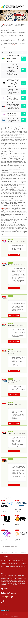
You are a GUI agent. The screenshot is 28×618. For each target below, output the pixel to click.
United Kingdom (15, 45)
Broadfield (23, 241)
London (20, 207)
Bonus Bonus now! (13, 254)
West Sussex (17, 552)
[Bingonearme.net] (12, 7)
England (12, 552)
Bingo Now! (23, 58)
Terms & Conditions (14, 616)
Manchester (4, 208)
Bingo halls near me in (5, 552)
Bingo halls (6, 24)
